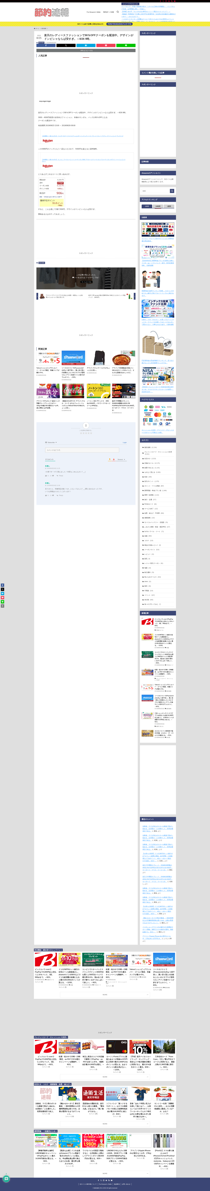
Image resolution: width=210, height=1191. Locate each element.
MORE (105, 995)
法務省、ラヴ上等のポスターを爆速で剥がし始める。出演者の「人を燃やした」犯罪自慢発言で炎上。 (158, 828)
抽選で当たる (152, 468)
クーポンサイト (151, 549)
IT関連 (148, 591)
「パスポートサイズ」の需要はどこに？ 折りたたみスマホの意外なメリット (147, 19)
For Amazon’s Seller (105, 1184)
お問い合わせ (126, 1184)
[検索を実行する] (172, 191)
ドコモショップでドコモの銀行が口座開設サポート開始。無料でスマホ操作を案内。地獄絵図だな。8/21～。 (158, 929)
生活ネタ (150, 458)
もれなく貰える (152, 472)
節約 (147, 586)
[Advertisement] (86, 76)
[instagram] (166, 1)
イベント (149, 595)
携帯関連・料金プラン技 (155, 490)
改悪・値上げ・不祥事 (154, 513)
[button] (46, 45)
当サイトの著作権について (88, 1184)
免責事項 (117, 1184)
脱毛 (147, 559)
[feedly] (169, 1)
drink (147, 581)
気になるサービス (152, 577)
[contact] (174, 1)
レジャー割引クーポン (153, 563)
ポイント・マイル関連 (154, 486)
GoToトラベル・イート (154, 531)
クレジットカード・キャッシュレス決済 (158, 453)
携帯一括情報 (151, 495)
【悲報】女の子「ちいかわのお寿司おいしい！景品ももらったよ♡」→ (145, 11)
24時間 (158, 206)
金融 (148, 536)
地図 (147, 568)
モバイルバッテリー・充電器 (156, 522)
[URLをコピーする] (2, 606)
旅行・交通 (150, 499)
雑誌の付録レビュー (152, 545)
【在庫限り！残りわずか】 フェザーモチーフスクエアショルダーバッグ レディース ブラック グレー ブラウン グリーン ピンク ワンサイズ (82, 136)
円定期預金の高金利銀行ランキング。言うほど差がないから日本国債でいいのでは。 (158, 362)
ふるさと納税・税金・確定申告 (157, 527)
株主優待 (149, 572)
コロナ (148, 540)
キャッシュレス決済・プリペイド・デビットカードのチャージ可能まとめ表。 (158, 431)
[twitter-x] (163, 1)
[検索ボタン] (117, 12)
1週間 (169, 206)
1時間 (147, 206)
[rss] (171, 1)
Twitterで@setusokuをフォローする (119, 24)
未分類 (148, 600)
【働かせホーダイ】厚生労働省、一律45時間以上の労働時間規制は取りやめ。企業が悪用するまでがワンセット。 (158, 920)
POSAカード (150, 504)
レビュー (149, 554)
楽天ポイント (151, 481)
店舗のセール (152, 463)
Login (124, 442)
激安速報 (41, 42)
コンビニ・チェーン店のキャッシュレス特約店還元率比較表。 (158, 240)
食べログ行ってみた (152, 604)
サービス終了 (151, 509)
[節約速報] (52, 12)
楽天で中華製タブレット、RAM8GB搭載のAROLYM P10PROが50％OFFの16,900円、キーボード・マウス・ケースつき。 (158, 867)
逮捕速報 (149, 518)
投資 (148, 477)
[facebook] (160, 1)
